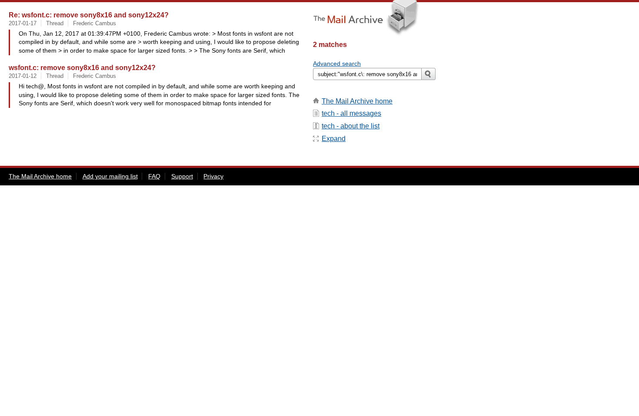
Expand (334, 138)
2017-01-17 (23, 23)
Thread (54, 23)
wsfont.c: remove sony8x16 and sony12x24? (82, 67)
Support (182, 176)
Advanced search (337, 63)
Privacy (213, 176)
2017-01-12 (23, 76)
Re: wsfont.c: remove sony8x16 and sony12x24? (89, 15)
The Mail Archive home (357, 101)
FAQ (154, 176)
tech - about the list (350, 126)
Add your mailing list (110, 176)
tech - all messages (351, 113)
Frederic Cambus (94, 23)
